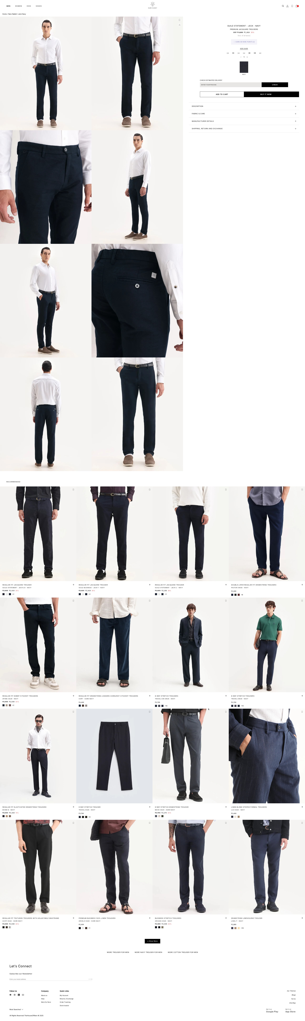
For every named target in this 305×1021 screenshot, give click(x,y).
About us (44, 995)
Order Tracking (65, 1002)
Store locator (64, 1005)
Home (4, 14)
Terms (293, 999)
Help (42, 999)
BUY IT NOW (266, 94)
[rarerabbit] (152, 5)
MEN (8, 6)
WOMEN (18, 6)
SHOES (39, 6)
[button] (179, 20)
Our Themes (291, 991)
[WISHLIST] (292, 6)
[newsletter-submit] (90, 979)
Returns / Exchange (66, 999)
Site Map (292, 1003)
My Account (64, 995)
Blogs (293, 995)
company (45, 991)
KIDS (29, 6)
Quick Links (64, 991)
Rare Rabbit (12, 14)
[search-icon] (283, 6)
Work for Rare (46, 1002)
